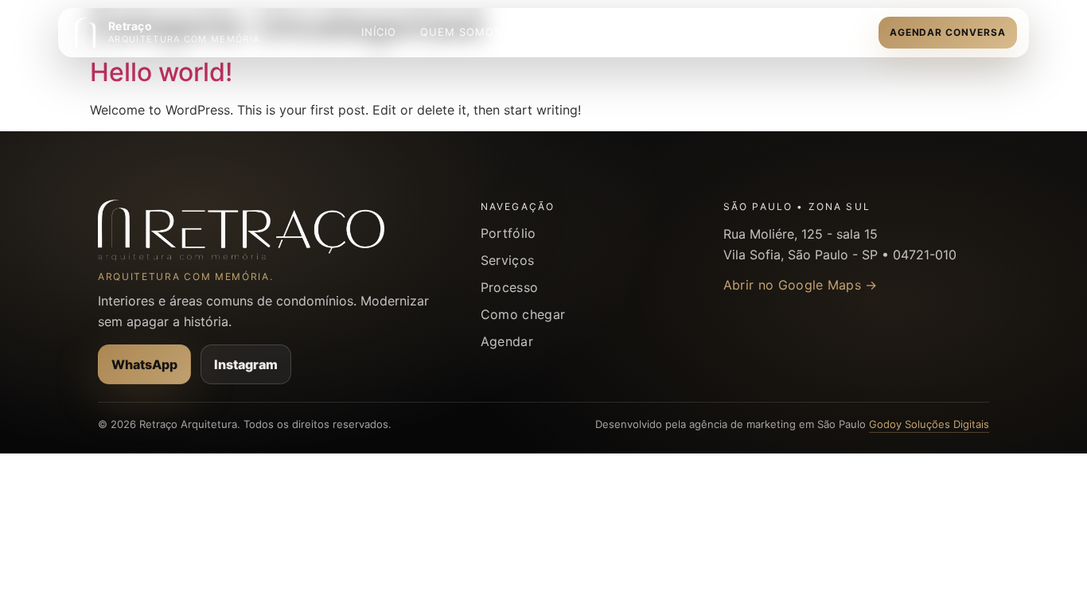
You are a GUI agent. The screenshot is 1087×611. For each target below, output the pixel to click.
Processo (510, 287)
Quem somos (460, 31)
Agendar (507, 341)
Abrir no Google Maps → (800, 285)
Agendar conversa (948, 32)
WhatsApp (144, 364)
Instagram (246, 364)
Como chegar (523, 314)
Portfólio (508, 233)
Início (378, 31)
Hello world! (161, 72)
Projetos (771, 31)
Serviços (553, 31)
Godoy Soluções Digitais (929, 424)
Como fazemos (669, 31)
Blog (839, 31)
